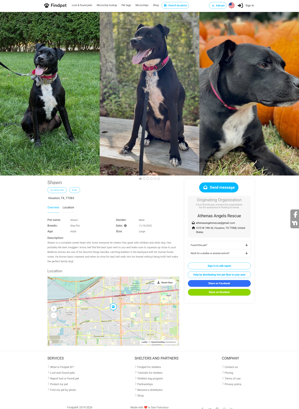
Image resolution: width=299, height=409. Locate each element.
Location (68, 207)
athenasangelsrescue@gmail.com (215, 222)
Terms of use (233, 378)
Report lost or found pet (64, 378)
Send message (222, 187)
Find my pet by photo (63, 390)
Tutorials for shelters (149, 372)
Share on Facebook (219, 283)
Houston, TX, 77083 (61, 198)
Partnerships (145, 384)
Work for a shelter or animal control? (210, 253)
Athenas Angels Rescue (219, 215)
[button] (111, 303)
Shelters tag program (150, 378)
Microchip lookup (107, 5)
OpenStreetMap (158, 342)
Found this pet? (199, 245)
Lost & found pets (82, 5)
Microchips (141, 5)
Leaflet (145, 342)
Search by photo (177, 5)
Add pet (220, 5)
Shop (156, 5)
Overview (53, 207)
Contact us (231, 367)
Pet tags (126, 5)
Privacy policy (233, 384)
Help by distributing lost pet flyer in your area (219, 274)
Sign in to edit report (219, 265)
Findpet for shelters (149, 367)
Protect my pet (59, 384)
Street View (167, 282)
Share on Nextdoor (219, 292)
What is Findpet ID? (62, 367)
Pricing (229, 372)
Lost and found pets (62, 372)
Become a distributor (150, 390)
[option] (50, 94)
